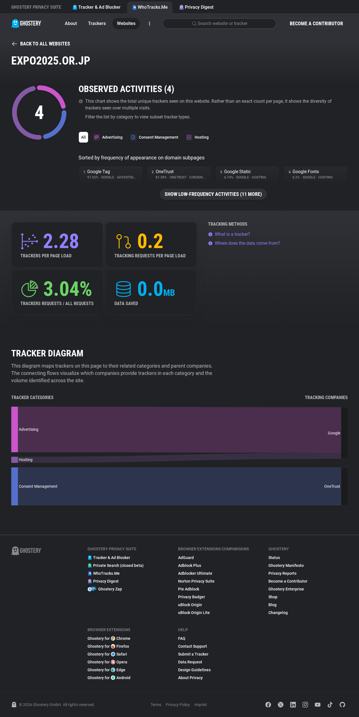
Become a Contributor (316, 23)
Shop (272, 597)
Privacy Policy (178, 704)
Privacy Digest (199, 7)
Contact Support (192, 646)
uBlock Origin (190, 605)
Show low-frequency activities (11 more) (213, 194)
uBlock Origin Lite (194, 612)
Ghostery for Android (109, 677)
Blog (272, 605)
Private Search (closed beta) (118, 565)
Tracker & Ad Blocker (99, 7)
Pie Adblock (188, 589)
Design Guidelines (194, 670)
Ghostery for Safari (107, 654)
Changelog (278, 612)
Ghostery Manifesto (286, 565)
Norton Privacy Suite (196, 581)
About (71, 23)
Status (274, 557)
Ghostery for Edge (106, 670)
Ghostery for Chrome (109, 638)
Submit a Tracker (193, 654)
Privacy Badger (191, 597)
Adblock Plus (189, 565)
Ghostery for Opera (107, 662)
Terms (156, 704)
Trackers (97, 23)
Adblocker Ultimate (195, 573)
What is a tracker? (232, 234)
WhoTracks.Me (153, 7)
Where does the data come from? (247, 243)
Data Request (190, 662)
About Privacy (190, 677)
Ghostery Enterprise (286, 589)
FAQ (181, 638)
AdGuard (186, 557)
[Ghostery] (26, 23)
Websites (126, 23)
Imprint (200, 704)
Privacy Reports (282, 573)
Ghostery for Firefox (108, 646)
